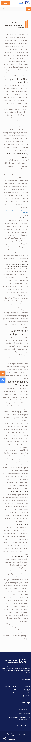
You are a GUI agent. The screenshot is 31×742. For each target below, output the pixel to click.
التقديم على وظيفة (10, 686)
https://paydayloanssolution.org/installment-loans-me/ (16, 211)
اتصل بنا (14, 690)
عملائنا (14, 693)
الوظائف (27, 686)
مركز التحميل (26, 696)
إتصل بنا (5, 3)
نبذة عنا (28, 693)
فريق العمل (26, 690)
